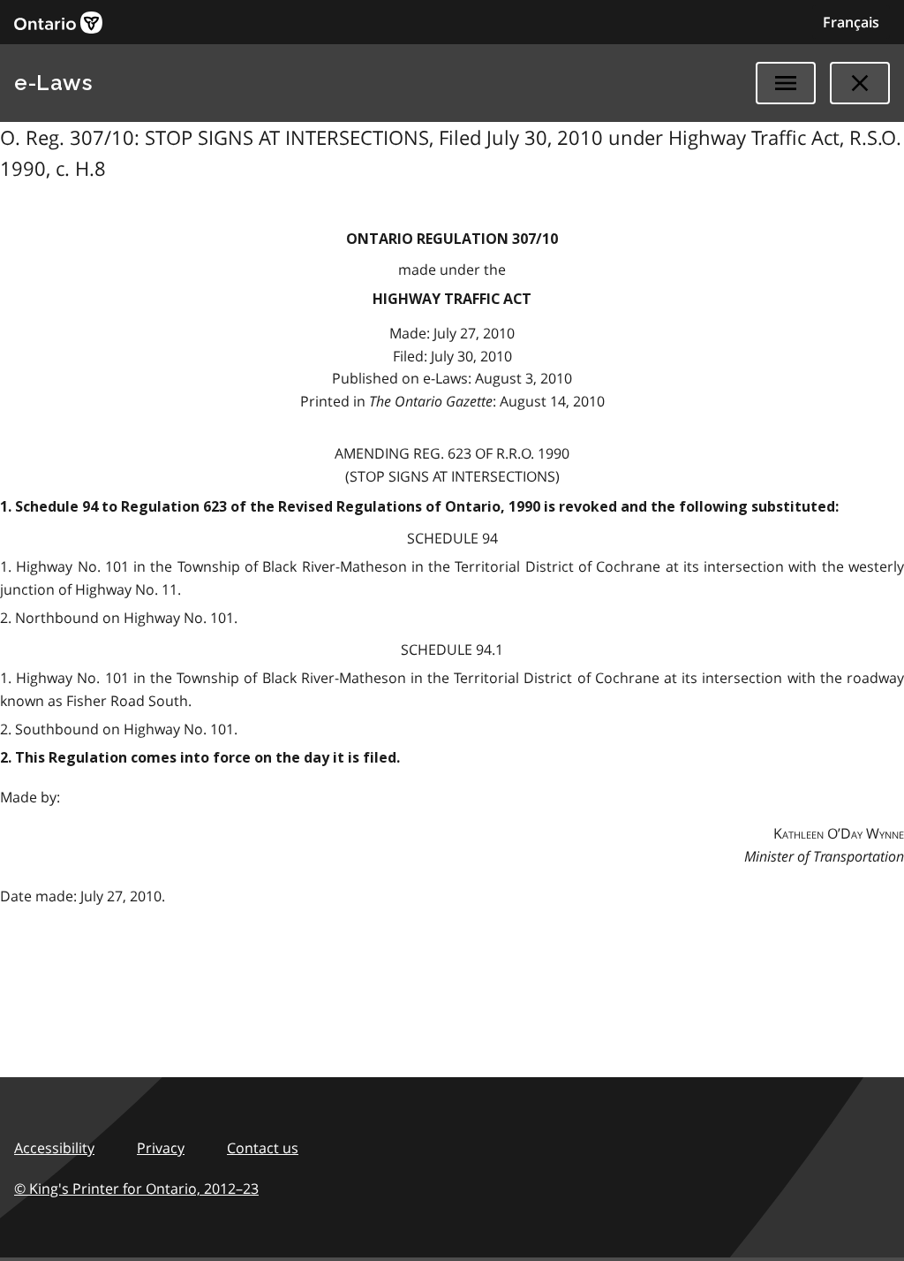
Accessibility (54, 1148)
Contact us (262, 1148)
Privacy (161, 1148)
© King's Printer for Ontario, (136, 1188)
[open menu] (786, 83)
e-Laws (53, 82)
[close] (860, 83)
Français (851, 22)
